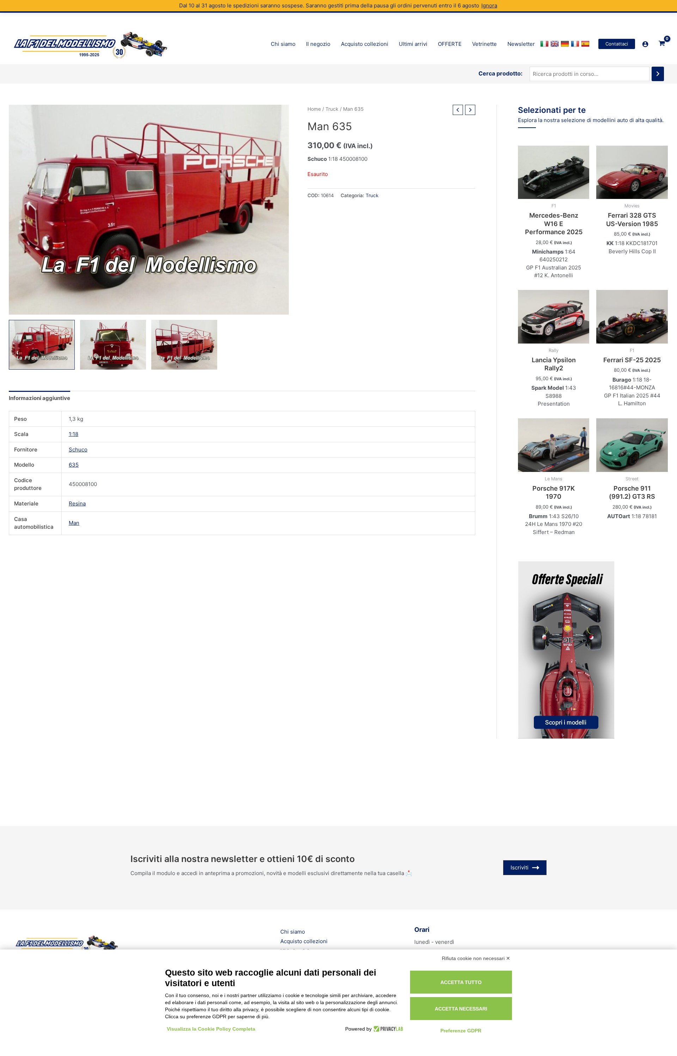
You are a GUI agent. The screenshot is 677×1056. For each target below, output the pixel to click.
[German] (566, 44)
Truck (331, 109)
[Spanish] (586, 44)
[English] (555, 44)
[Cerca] (658, 74)
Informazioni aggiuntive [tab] (39, 398)
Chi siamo (292, 931)
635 (74, 464)
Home (314, 109)
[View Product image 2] (113, 344)
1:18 (73, 434)
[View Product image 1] (42, 344)
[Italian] (545, 44)
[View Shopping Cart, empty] (661, 43)
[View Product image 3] (184, 344)
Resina (77, 503)
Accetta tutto (461, 982)
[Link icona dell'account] (645, 44)
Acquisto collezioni (304, 941)
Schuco (78, 449)
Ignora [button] (489, 5)
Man (74, 523)
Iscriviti (520, 867)
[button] (616, 44)
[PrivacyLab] (387, 1028)
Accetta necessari (461, 1009)
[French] (576, 44)
